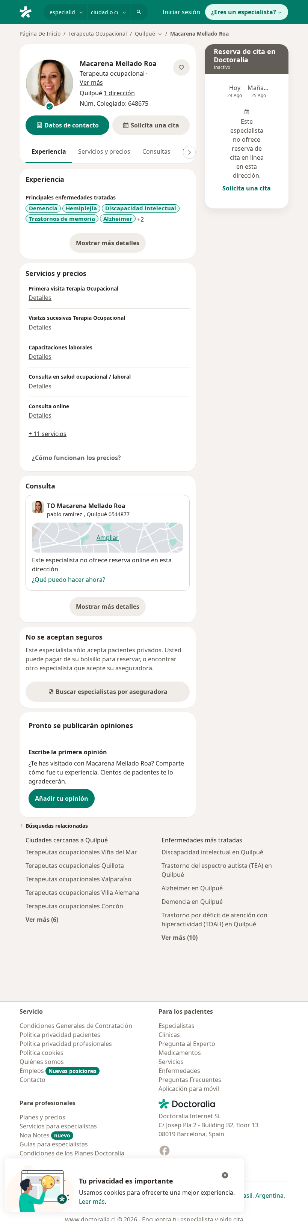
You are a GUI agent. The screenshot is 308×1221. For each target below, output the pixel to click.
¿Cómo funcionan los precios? (76, 458)
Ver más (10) (180, 937)
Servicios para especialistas (58, 1126)
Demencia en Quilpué (192, 901)
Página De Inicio (40, 33)
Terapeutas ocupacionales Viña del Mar (81, 852)
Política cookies (41, 1053)
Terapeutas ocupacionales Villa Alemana (82, 892)
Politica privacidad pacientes (60, 1035)
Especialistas (177, 1026)
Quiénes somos (42, 1062)
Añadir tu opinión (61, 798)
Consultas (156, 151)
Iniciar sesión (181, 12)
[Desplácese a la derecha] (189, 152)
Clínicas (169, 1035)
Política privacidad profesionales (66, 1044)
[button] (67, 125)
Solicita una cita (246, 188)
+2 (140, 219)
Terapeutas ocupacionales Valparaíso (78, 879)
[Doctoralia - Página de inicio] (29, 11)
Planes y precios (42, 1117)
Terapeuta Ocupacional (97, 33)
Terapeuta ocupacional (112, 73)
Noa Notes (45, 1135)
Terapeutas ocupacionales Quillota (75, 865)
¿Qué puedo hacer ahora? (68, 579)
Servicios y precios (104, 151)
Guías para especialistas (54, 1144)
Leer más (92, 1201)
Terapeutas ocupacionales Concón (74, 906)
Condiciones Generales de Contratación (76, 1026)
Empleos (58, 1071)
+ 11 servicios (47, 434)
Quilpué (97, 514)
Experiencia (49, 151)
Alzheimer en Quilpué (192, 888)
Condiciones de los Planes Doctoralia (72, 1153)
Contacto (32, 1080)
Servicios (171, 1062)
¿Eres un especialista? (243, 12)
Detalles (40, 298)
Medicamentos (180, 1053)
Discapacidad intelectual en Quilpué (212, 852)
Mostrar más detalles (111, 245)
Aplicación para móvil (189, 1089)
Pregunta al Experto (187, 1044)
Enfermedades (179, 1071)
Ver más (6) (42, 919)
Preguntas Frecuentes (190, 1080)
